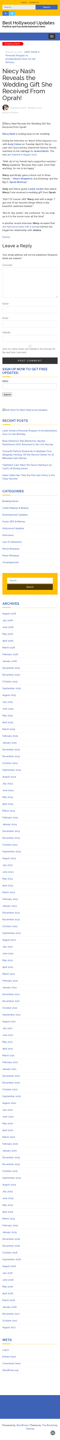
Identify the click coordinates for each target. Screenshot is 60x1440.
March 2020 (8, 1137)
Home (24, 2)
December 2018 (11, 1239)
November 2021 (11, 1001)
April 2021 (7, 1048)
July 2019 (7, 1191)
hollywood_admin (18, 108)
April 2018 (7, 1293)
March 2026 (8, 647)
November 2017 (11, 1314)
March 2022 (8, 974)
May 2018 (7, 1286)
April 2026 (7, 641)
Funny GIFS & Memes (13, 521)
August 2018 (9, 1266)
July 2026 (7, 620)
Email (5, 318)
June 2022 (7, 953)
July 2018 (7, 1273)
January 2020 (9, 1150)
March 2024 (8, 810)
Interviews (8, 535)
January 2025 (9, 743)
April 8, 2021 (36, 108)
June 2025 (7, 709)
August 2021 (9, 1021)
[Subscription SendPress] (30, 389)
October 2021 (9, 1008)
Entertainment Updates (15, 515)
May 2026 (7, 634)
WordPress (22, 1425)
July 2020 (7, 1110)
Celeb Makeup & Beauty (15, 508)
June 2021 (7, 1035)
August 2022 (9, 940)
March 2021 (8, 1055)
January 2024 (9, 824)
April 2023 (7, 885)
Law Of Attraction (12, 542)
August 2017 (9, 1327)
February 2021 (10, 1062)
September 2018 (11, 1259)
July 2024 (7, 783)
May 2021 (7, 1042)
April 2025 (7, 722)
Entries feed (9, 1356)
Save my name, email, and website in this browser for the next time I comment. (28, 351)
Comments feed (11, 1363)
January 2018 (9, 1307)
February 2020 (10, 1144)
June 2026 (8, 627)
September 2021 (11, 1014)
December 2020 (11, 1076)
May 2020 (7, 1123)
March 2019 (8, 1218)
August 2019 (9, 1184)
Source (6, 237)
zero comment (11, 112)
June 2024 (8, 790)
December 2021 (11, 994)
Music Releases (10, 555)
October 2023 (9, 844)
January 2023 (9, 906)
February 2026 (10, 654)
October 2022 (9, 926)
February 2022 (10, 980)
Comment (7, 265)
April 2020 (7, 1130)
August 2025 (9, 695)
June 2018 (7, 1280)
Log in (5, 1350)
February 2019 (10, 1225)
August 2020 (9, 1103)
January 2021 (9, 1069)
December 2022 (11, 912)
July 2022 (7, 946)
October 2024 (10, 763)
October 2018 (9, 1252)
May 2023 (7, 878)
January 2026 (9, 661)
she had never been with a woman (21, 226)
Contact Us (34, 2)
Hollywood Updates (13, 528)
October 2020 (10, 1089)
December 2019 (11, 1157)
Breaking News (10, 501)
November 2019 (11, 1164)
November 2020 (11, 1082)
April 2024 (7, 804)
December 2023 (11, 831)
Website (6, 332)
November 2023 (11, 838)
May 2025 (7, 715)
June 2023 (7, 872)
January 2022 (9, 987)
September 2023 (11, 851)
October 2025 (9, 681)
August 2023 (9, 858)
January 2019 (9, 1232)
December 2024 (11, 749)
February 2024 (10, 817)
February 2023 (10, 899)
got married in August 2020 (22, 154)
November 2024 (11, 756)
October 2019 (9, 1171)
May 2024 (7, 797)
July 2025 (7, 702)
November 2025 (11, 675)
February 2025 (10, 736)
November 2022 (11, 919)
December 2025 (11, 668)
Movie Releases (11, 549)
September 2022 (11, 933)
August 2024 (9, 776)
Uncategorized (10, 562)
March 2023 (8, 892)
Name (6, 303)
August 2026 (9, 613)
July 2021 (7, 1028)
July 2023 (7, 865)
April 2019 (7, 1212)
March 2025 (8, 729)
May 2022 (7, 960)
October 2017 (9, 1320)
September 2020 (11, 1096)
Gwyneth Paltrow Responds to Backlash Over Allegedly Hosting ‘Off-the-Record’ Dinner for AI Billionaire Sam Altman (28, 454)
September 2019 (11, 1178)
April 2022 (7, 967)
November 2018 (11, 1246)
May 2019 (7, 1205)
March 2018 (8, 1300)
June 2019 (7, 1198)
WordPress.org (10, 1370)
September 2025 (11, 688)
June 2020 (8, 1116)
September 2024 (11, 770)
